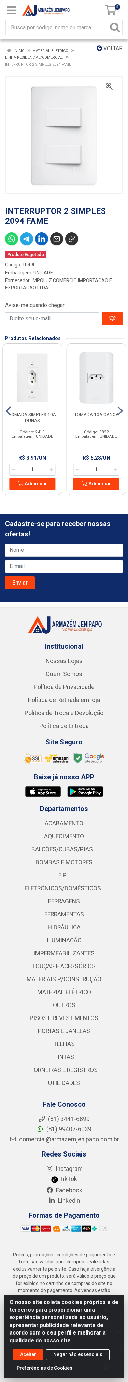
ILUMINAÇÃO (64, 940)
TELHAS (64, 1044)
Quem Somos (64, 674)
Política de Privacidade (64, 687)
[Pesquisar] (115, 27)
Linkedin (68, 1200)
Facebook (68, 1190)
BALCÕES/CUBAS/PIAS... (64, 849)
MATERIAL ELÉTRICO (64, 992)
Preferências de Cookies (44, 1368)
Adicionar (35, 484)
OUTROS (64, 1005)
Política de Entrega (64, 726)
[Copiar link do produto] (71, 238)
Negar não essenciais (77, 1354)
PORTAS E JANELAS (64, 1031)
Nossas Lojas (64, 661)
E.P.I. (64, 875)
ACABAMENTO (64, 823)
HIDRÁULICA (64, 927)
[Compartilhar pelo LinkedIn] (41, 238)
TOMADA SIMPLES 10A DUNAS (32, 417)
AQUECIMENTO (64, 836)
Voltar (112, 48)
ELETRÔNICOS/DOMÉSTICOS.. (64, 888)
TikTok (67, 1179)
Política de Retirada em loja (64, 700)
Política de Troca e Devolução (64, 713)
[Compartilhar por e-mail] (56, 238)
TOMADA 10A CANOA (96, 414)
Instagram (68, 1168)
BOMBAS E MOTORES (64, 862)
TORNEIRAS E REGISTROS (64, 1070)
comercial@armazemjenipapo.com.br (68, 1139)
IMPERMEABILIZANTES (64, 953)
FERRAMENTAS (64, 914)
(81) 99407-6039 (68, 1129)
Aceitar (28, 1354)
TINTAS (64, 1057)
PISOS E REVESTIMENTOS (64, 1018)
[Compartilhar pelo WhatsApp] (11, 238)
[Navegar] (8, 411)
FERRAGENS (64, 901)
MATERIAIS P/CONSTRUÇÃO (64, 979)
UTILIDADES (64, 1083)
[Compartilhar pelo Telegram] (26, 238)
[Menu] (11, 10)
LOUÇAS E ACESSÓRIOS (64, 966)
